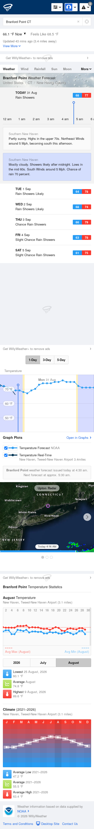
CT (30, 82)
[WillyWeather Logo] (11, 7)
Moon (67, 69)
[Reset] (78, 21)
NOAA (21, 811)
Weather (9, 69)
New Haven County (51, 82)
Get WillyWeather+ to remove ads (29, 58)
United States (13, 82)
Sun (54, 69)
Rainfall (40, 69)
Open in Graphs (77, 437)
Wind (24, 69)
